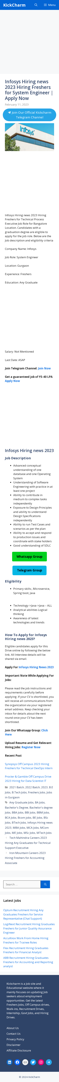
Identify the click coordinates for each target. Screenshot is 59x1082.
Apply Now (12, 381)
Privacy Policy (15, 1039)
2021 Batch (16, 787)
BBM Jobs (43, 812)
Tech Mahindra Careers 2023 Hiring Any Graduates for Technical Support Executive (28, 843)
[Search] (45, 884)
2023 (44, 787)
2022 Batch (32, 787)
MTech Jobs (44, 833)
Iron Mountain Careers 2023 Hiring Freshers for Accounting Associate (25, 858)
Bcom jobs (24, 817)
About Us (13, 1028)
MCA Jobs (33, 828)
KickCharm (14, 5)
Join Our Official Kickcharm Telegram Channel (31, 114)
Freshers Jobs (36, 792)
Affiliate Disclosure (19, 1050)
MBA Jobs (19, 828)
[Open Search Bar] (36, 5)
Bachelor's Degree (16, 807)
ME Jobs (17, 833)
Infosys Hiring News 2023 (36, 667)
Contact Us (13, 1033)
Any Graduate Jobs (21, 802)
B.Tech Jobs (19, 792)
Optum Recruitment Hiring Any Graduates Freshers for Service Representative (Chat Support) (23, 914)
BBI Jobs (30, 812)
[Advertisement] (29, 43)
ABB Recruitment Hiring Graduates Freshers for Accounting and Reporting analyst (28, 962)
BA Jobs (40, 802)
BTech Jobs (19, 822)
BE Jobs (37, 817)
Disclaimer (13, 1045)
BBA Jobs (17, 812)
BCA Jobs (10, 817)
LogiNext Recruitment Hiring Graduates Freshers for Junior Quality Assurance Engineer (29, 928)
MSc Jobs (29, 833)
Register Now (30, 747)
